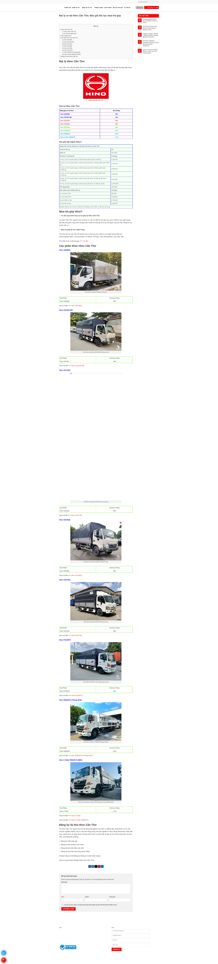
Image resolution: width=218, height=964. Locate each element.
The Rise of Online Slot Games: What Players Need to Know (150, 28)
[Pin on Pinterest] (99, 866)
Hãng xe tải (76, 7)
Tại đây (85, 241)
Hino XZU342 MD (68, 42)
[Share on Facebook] (89, 866)
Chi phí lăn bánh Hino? (69, 33)
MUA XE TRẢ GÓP (118, 7)
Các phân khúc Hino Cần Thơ (69, 37)
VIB (122, 237)
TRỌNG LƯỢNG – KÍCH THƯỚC (103, 7)
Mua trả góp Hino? (65, 35)
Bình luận (64, 882)
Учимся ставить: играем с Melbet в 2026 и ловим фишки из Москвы (150, 35)
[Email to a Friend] (96, 866)
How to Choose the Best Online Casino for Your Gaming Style (150, 51)
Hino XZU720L (67, 44)
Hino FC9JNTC (67, 50)
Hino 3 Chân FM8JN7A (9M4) (71, 54)
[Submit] (157, 2)
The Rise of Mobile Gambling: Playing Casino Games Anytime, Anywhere (151, 43)
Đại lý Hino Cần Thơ (66, 29)
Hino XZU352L (67, 46)
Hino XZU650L (67, 39)
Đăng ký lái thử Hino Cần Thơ (69, 56)
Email (87, 897)
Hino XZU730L (67, 48)
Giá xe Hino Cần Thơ (69, 31)
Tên (62, 897)
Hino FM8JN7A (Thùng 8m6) (71, 52)
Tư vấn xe (127, 7)
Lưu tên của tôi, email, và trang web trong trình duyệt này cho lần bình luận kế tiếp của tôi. (90, 904)
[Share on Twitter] (92, 866)
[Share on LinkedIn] (102, 866)
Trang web (112, 897)
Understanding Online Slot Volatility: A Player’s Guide (150, 20)
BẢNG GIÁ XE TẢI (87, 7)
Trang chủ (67, 7)
